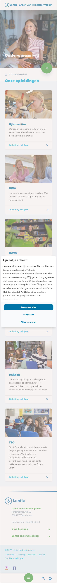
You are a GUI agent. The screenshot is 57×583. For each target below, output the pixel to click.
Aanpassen (28, 314)
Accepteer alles (28, 307)
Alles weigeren (28, 322)
